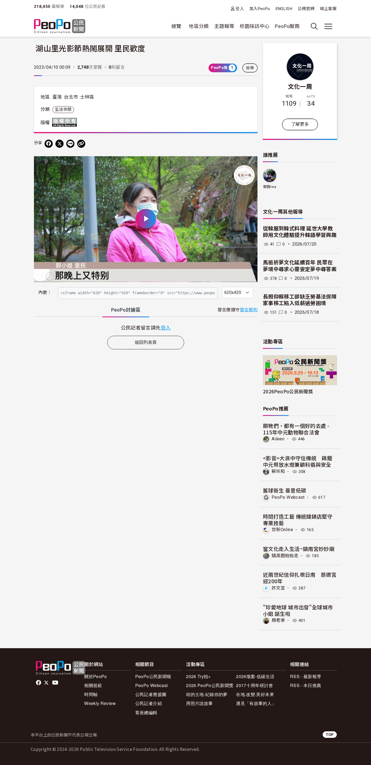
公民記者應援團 (150, 694)
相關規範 (93, 685)
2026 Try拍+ (198, 676)
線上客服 (328, 8)
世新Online (282, 529)
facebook (39, 682)
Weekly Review (100, 703)
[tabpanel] (145, 327)
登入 (239, 9)
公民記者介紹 (148, 703)
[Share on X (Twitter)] (59, 144)
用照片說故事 (199, 703)
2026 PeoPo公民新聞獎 (209, 685)
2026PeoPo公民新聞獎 (288, 391)
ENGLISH (284, 8)
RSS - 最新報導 (305, 676)
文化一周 (300, 86)
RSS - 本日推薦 (305, 685)
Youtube (55, 682)
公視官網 (306, 8)
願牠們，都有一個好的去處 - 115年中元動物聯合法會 (296, 429)
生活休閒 (63, 109)
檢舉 (250, 68)
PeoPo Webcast (288, 497)
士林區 (87, 97)
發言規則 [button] (248, 309)
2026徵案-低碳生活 (255, 676)
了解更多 (300, 124)
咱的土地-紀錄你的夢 (207, 694)
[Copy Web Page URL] (81, 144)
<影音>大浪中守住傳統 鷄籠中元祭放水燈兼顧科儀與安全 (297, 461)
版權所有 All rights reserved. (65, 122)
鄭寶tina (269, 187)
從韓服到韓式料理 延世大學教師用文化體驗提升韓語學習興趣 (300, 232)
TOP (330, 734)
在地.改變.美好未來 (255, 694)
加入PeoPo (259, 8)
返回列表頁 (146, 342)
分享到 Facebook (250, 164)
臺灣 (57, 97)
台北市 (71, 97)
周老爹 (278, 620)
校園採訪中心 (254, 26)
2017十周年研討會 (254, 685)
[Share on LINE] (70, 144)
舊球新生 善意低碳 (284, 490)
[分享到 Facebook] (49, 144)
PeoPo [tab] (125, 310)
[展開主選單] (328, 26)
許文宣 (278, 588)
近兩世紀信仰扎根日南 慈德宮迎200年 (300, 578)
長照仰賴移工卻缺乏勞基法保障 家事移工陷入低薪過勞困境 (300, 300)
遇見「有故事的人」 (256, 703)
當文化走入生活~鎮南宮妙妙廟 (298, 548)
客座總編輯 (146, 712)
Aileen (278, 438)
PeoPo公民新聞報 (153, 676)
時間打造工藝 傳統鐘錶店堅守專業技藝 (297, 519)
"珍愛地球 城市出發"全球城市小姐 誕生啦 (298, 610)
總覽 (176, 26)
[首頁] (59, 26)
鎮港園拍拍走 (285, 555)
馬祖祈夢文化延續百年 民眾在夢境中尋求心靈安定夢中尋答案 (300, 265)
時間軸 (91, 694)
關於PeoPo (95, 676)
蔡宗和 (278, 471)
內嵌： (45, 292)
